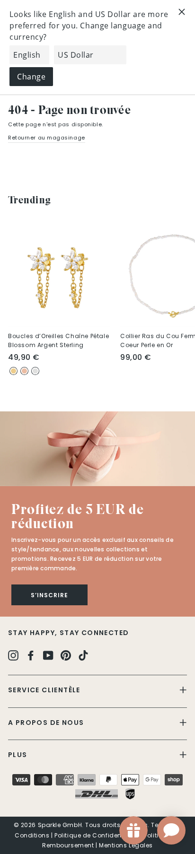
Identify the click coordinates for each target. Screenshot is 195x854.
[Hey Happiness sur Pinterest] (66, 655)
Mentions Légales (126, 845)
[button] (97, 448)
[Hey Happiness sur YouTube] (48, 655)
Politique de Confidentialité (96, 835)
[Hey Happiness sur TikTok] (83, 655)
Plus (17, 754)
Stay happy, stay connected (68, 632)
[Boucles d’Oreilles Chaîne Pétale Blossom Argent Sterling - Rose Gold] (24, 371)
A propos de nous (46, 722)
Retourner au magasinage (46, 137)
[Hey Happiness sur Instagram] (13, 655)
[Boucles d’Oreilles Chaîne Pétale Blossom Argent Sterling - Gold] (13, 371)
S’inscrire (49, 595)
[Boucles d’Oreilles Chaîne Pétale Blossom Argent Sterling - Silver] (35, 371)
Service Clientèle (44, 690)
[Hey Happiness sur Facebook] (31, 655)
